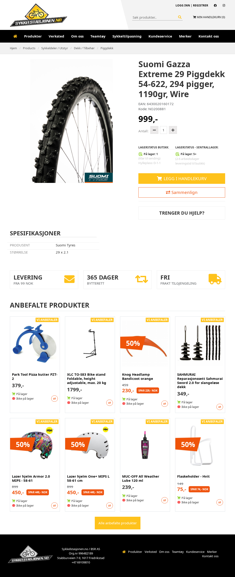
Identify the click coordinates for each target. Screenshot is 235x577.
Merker (185, 36)
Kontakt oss (209, 36)
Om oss (77, 36)
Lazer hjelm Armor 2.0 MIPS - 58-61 (31, 478)
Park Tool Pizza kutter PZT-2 (34, 376)
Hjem (13, 48)
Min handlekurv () (211, 17)
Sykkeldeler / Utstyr (54, 48)
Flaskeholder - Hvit (193, 476)
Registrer (200, 5)
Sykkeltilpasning (127, 36)
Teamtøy (98, 36)
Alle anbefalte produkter (117, 523)
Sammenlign (184, 192)
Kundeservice (160, 36)
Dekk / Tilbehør (84, 48)
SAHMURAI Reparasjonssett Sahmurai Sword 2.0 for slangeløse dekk (200, 380)
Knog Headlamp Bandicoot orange (137, 376)
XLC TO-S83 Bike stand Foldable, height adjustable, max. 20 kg (86, 378)
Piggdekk (107, 48)
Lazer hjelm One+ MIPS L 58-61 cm (88, 478)
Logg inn (183, 5)
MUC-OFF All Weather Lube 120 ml (140, 478)
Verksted (56, 36)
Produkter (33, 36)
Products (29, 48)
